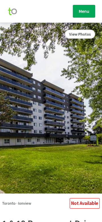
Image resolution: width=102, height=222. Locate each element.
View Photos (80, 34)
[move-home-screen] (15, 11)
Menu (84, 11)
